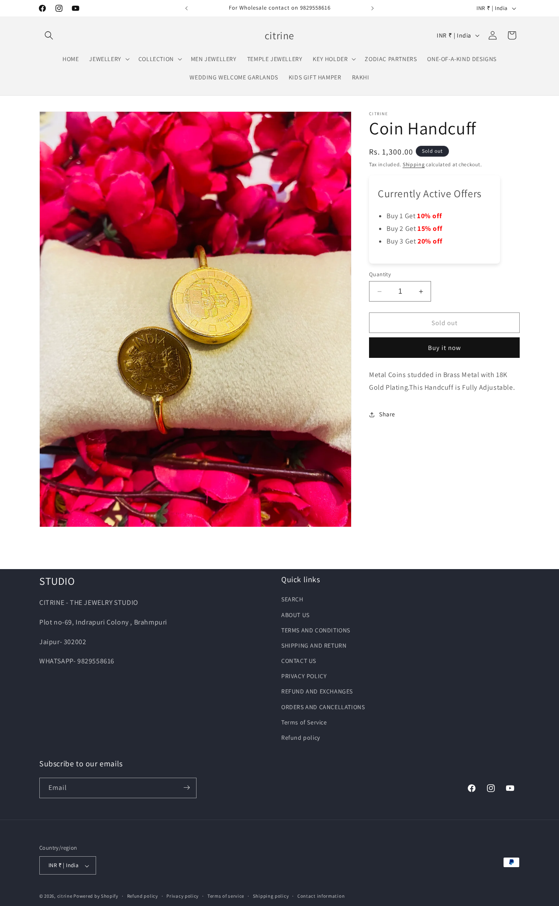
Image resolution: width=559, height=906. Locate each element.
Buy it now (444, 347)
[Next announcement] (372, 8)
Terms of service (225, 896)
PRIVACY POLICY (304, 676)
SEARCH (292, 599)
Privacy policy (182, 896)
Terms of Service (304, 722)
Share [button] (387, 414)
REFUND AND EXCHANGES (317, 691)
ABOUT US (295, 614)
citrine (64, 896)
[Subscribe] (186, 787)
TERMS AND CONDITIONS (315, 630)
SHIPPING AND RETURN (313, 645)
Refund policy (300, 737)
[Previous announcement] (186, 8)
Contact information (321, 896)
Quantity (380, 274)
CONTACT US (298, 661)
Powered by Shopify (95, 896)
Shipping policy (271, 896)
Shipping (414, 164)
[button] (49, 35)
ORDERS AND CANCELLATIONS (323, 706)
